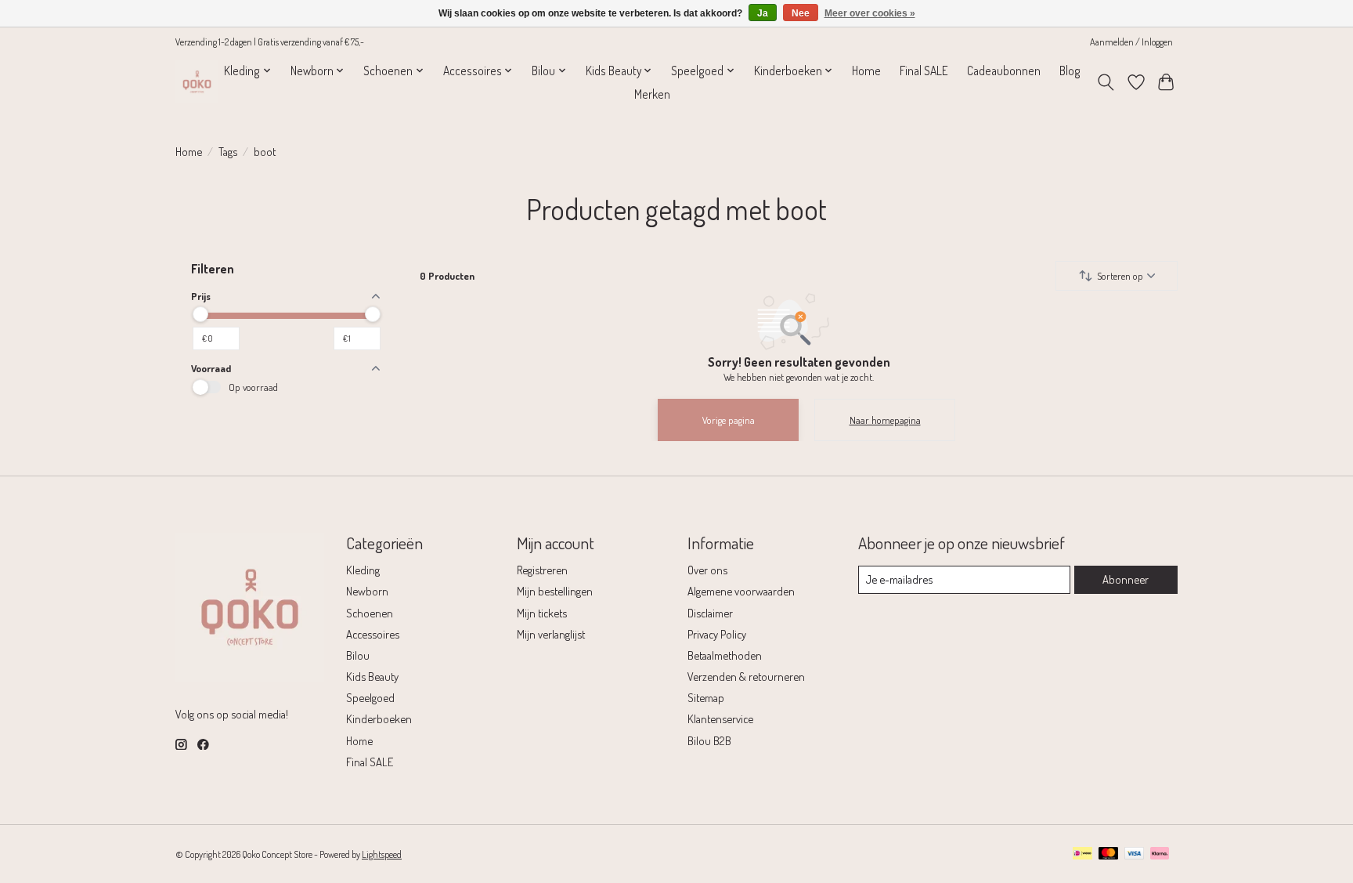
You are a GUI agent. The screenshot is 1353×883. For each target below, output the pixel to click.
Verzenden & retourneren (746, 676)
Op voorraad (253, 387)
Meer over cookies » (869, 13)
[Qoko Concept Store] (196, 81)
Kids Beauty (372, 676)
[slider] (200, 314)
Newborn (367, 591)
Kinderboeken (379, 718)
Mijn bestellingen (555, 591)
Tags (227, 151)
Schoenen (369, 613)
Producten (447, 276)
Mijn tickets (542, 613)
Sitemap (705, 697)
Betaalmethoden (724, 655)
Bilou (358, 655)
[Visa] (1134, 854)
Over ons (707, 570)
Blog (1070, 70)
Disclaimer (710, 613)
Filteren (212, 269)
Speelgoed (370, 697)
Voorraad (211, 368)
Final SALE (924, 70)
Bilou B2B (709, 740)
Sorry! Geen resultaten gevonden (799, 362)
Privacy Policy (716, 634)
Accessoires (372, 634)
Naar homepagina (885, 420)
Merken (652, 94)
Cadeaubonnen (1004, 70)
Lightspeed (382, 854)
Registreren (542, 570)
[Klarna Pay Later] (1159, 854)
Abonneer (1125, 579)
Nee (801, 13)
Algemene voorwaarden (741, 591)
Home (866, 70)
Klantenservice (720, 718)
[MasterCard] (1109, 854)
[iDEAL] (1082, 854)
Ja (762, 13)
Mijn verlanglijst (551, 634)
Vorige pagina (728, 420)
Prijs (201, 296)
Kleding (363, 570)
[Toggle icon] (1106, 82)
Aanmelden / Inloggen (1131, 41)
